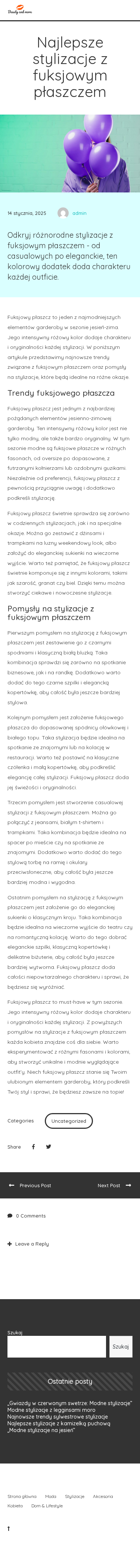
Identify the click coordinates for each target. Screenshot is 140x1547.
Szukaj (14, 1332)
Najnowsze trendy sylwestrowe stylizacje (57, 1416)
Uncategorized (69, 1121)
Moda (50, 1496)
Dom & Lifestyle (47, 1505)
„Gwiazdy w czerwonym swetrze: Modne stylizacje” (69, 1403)
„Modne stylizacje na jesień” (41, 1430)
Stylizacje (74, 1496)
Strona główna (22, 1496)
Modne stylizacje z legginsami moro (51, 1410)
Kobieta (15, 1505)
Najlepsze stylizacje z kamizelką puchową (59, 1423)
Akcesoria (103, 1496)
